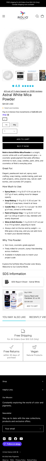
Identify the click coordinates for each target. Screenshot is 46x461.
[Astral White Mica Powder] (7, 75)
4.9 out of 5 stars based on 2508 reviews (23, 91)
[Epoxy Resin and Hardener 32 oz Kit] (13, 300)
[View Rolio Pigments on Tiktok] (10, 439)
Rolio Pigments (13, 456)
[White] (4, 119)
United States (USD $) (10, 452)
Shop (4, 381)
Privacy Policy (21, 460)
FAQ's (12, 460)
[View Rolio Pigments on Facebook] (15, 439)
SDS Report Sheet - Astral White (25, 282)
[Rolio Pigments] (23, 16)
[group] (23, 3)
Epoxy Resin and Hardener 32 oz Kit (32, 297)
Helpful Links (7, 390)
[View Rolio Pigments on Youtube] (21, 439)
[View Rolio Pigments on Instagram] (4, 439)
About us (5, 460)
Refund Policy (32, 460)
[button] (37, 16)
